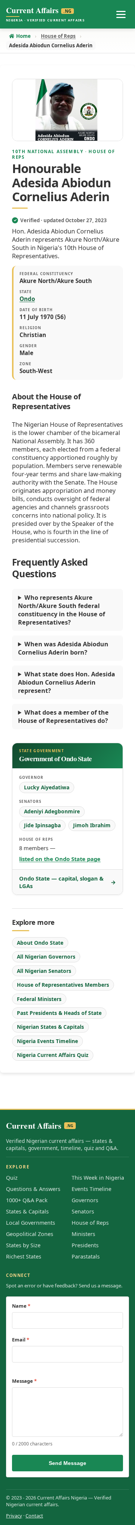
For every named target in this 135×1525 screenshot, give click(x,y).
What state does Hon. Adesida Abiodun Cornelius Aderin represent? (66, 682)
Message (24, 1380)
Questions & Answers (33, 1188)
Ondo (27, 299)
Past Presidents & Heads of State (59, 1012)
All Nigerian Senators (44, 970)
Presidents (85, 1245)
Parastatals (86, 1256)
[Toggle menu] (120, 14)
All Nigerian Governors (46, 956)
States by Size (23, 1245)
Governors (85, 1200)
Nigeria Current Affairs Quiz (52, 1054)
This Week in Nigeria (98, 1177)
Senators (83, 1211)
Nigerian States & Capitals (50, 1026)
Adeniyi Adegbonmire (52, 811)
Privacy (14, 1515)
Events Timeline (91, 1188)
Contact (34, 1515)
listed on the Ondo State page (59, 859)
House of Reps (90, 1222)
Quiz (12, 1177)
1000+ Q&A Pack (27, 1200)
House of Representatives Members (63, 984)
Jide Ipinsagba (42, 825)
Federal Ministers (39, 999)
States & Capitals (27, 1211)
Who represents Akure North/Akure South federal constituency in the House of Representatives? (61, 609)
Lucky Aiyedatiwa (46, 787)
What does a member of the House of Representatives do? (63, 716)
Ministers (83, 1233)
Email (20, 1339)
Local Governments (30, 1222)
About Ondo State (40, 942)
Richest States (23, 1256)
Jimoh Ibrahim (92, 825)
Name (21, 1305)
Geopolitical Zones (29, 1233)
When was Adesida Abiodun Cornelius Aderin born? (63, 648)
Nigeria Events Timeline (47, 1041)
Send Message (67, 1463)
